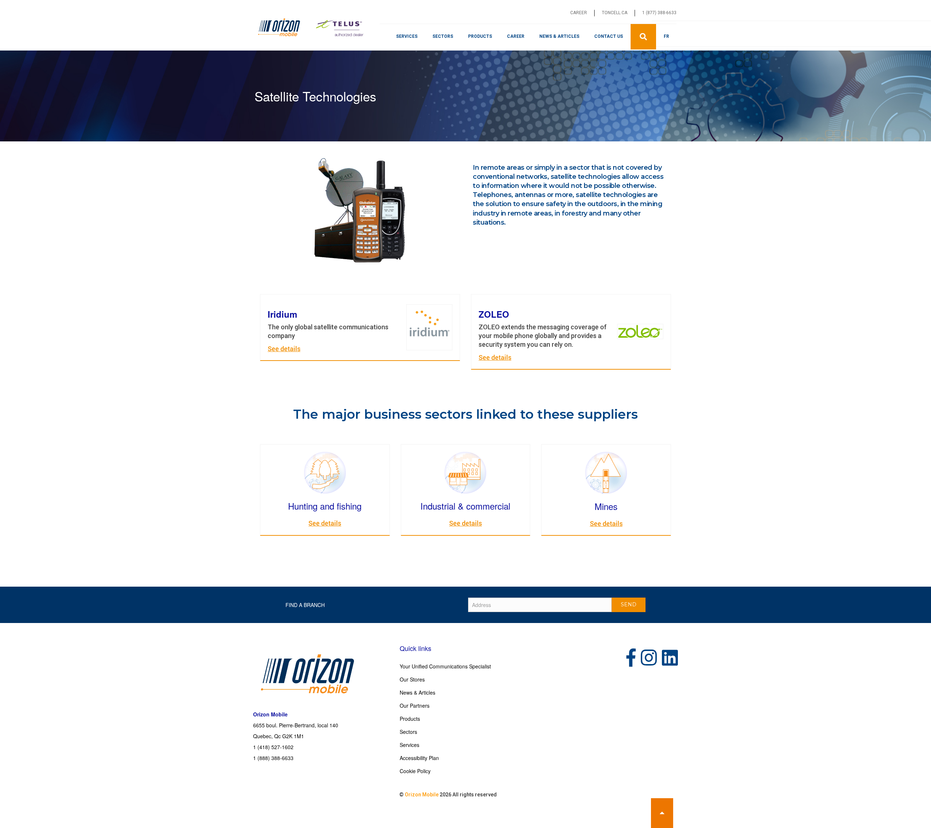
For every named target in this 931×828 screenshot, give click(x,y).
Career (578, 12)
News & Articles (559, 36)
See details (284, 348)
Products (480, 36)
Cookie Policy (415, 771)
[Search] (643, 36)
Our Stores (412, 679)
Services (406, 36)
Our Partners (414, 705)
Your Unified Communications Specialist (445, 666)
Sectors (442, 36)
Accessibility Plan (419, 757)
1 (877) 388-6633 (659, 12)
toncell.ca (614, 12)
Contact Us (608, 36)
